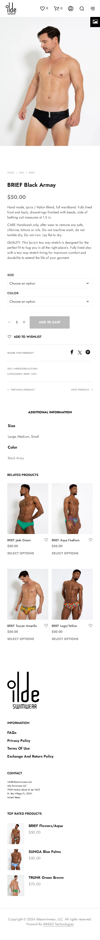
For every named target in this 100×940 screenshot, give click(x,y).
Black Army (16, 458)
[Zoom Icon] (95, 22)
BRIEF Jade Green (19, 540)
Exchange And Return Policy (30, 756)
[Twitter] (81, 353)
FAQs (12, 732)
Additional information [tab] (50, 412)
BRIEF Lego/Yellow (64, 626)
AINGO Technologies (58, 924)
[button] (44, 8)
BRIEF (32, 172)
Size (10, 275)
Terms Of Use (18, 748)
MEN (21, 172)
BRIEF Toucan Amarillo (22, 626)
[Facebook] (73, 353)
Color (12, 293)
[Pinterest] (89, 353)
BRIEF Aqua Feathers (65, 540)
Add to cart (49, 322)
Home (10, 172)
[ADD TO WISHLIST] (46, 540)
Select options (20, 553)
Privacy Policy (18, 740)
